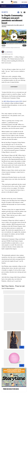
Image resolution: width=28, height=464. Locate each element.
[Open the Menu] (2, 2)
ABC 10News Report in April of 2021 (12, 101)
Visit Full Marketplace (8, 288)
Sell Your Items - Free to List (13, 286)
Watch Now (24, 2)
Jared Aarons (9, 52)
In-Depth (5, 12)
